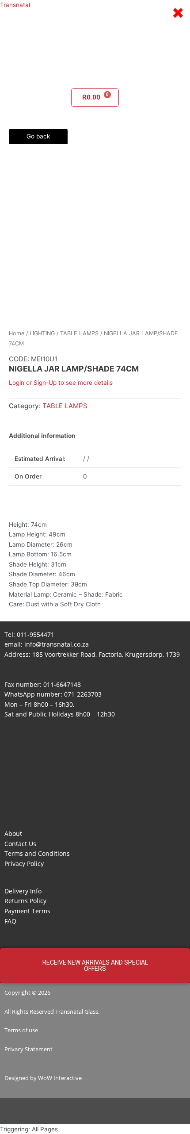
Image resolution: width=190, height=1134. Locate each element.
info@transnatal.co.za (56, 644)
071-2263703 (83, 694)
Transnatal (15, 4)
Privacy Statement (28, 1049)
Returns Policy (25, 900)
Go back (38, 136)
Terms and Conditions (37, 853)
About (13, 833)
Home (16, 333)
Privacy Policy (24, 863)
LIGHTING (42, 333)
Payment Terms (27, 911)
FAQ (10, 921)
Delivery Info (23, 891)
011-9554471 (35, 634)
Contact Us (20, 843)
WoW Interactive (60, 1078)
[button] (95, 75)
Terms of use (21, 1030)
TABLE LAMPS (79, 333)
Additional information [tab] (42, 435)
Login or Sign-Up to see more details (61, 382)
